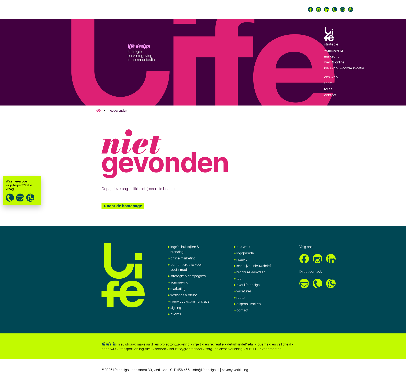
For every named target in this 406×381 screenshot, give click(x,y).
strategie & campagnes (188, 276)
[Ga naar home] (329, 34)
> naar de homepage (123, 206)
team (328, 83)
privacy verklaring (235, 370)
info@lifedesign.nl (206, 370)
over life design (248, 285)
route (328, 89)
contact (330, 95)
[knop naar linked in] (326, 9)
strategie (331, 44)
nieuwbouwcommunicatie (344, 68)
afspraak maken (248, 304)
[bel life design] (334, 9)
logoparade (245, 253)
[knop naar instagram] (318, 9)
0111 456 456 (180, 370)
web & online (334, 62)
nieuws (241, 259)
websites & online (183, 295)
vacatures (244, 291)
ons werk (331, 77)
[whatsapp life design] (30, 197)
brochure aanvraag (250, 272)
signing (175, 308)
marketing (332, 56)
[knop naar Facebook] (310, 9)
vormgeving (333, 50)
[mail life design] (342, 9)
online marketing (183, 258)
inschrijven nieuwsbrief (253, 266)
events (175, 314)
